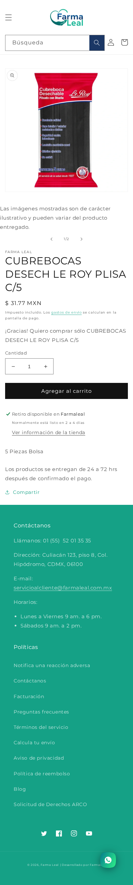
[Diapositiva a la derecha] (81, 239)
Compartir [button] (26, 492)
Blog (20, 789)
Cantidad (16, 353)
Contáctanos (30, 681)
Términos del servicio (41, 727)
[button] (8, 17)
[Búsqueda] (96, 43)
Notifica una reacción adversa (52, 665)
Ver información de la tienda (48, 432)
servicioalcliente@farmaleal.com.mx (63, 587)
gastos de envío (66, 312)
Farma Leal (50, 865)
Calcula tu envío (34, 742)
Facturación (29, 696)
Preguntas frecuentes (41, 712)
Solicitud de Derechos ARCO (50, 804)
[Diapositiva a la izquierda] (51, 239)
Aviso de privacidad (39, 758)
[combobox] (54, 43)
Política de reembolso (42, 774)
